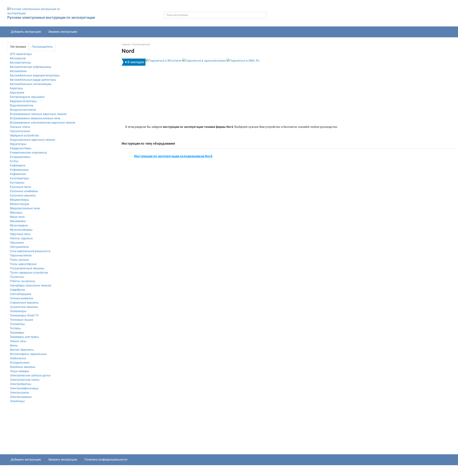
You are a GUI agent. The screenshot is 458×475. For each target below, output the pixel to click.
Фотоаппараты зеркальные (28, 354)
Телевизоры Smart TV (24, 315)
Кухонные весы (20, 187)
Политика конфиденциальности (105, 459)
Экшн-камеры (19, 371)
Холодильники (19, 362)
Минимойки (18, 221)
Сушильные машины (24, 307)
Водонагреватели (21, 105)
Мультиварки (19, 225)
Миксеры (16, 212)
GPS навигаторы (21, 54)
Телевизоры (18, 311)
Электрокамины (21, 397)
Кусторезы (17, 182)
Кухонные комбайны (24, 191)
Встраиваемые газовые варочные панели (38, 114)
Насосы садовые (21, 238)
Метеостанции (19, 204)
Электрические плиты (25, 379)
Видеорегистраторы (23, 101)
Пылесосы (17, 277)
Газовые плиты (20, 127)
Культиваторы (19, 178)
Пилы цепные (19, 259)
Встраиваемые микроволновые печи (35, 118)
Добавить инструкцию (26, 31)
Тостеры (15, 328)
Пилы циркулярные (23, 264)
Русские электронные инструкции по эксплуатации (51, 17)
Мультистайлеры (21, 229)
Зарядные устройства (24, 135)
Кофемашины (19, 169)
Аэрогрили (17, 92)
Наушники (17, 242)
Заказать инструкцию (62, 31)
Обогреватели (19, 247)
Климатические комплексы (28, 152)
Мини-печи (17, 217)
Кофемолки (18, 174)
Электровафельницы (24, 388)
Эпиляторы (17, 401)
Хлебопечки (18, 358)
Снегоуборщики (20, 294)
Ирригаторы (18, 144)
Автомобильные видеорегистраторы (35, 75)
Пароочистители (20, 255)
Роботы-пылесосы (22, 281)
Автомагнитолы (20, 62)
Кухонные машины (23, 195)
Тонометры (17, 324)
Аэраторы (16, 88)
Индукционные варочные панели (32, 139)
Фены (14, 345)
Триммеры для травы (24, 337)
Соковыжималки (21, 298)
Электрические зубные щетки (30, 375)
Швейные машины (22, 367)
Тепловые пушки (21, 319)
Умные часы (18, 341)
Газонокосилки (20, 131)
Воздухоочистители (23, 109)
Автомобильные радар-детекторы (33, 79)
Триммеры (17, 332)
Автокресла (18, 58)
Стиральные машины (24, 302)
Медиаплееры (19, 199)
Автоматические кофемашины (30, 67)
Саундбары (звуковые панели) (30, 285)
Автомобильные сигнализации (30, 84)
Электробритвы (20, 384)
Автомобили (18, 71)
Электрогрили (19, 392)
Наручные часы (20, 234)
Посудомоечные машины (27, 268)
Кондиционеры (20, 157)
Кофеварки (17, 165)
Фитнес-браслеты (22, 349)
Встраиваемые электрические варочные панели (42, 122)
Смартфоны (17, 289)
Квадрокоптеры (20, 148)
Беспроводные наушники (27, 97)
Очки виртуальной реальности (30, 251)
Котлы (14, 161)
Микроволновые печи (25, 208)
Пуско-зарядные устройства (29, 272)
